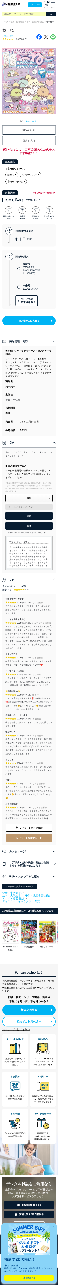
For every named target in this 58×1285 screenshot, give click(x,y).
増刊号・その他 (15, 181)
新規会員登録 (29, 1009)
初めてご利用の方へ (29, 1021)
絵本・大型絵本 (11, 895)
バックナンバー (29, 174)
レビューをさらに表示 (31, 828)
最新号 (10, 174)
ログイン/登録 (35, 5)
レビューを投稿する (26, 838)
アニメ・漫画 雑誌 (13, 898)
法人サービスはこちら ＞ (16, 1029)
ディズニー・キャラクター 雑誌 (21, 901)
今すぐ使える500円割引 (43, 193)
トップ (5, 22)
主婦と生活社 (7, 36)
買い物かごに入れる (29, 320)
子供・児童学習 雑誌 (35, 22)
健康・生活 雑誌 (17, 22)
